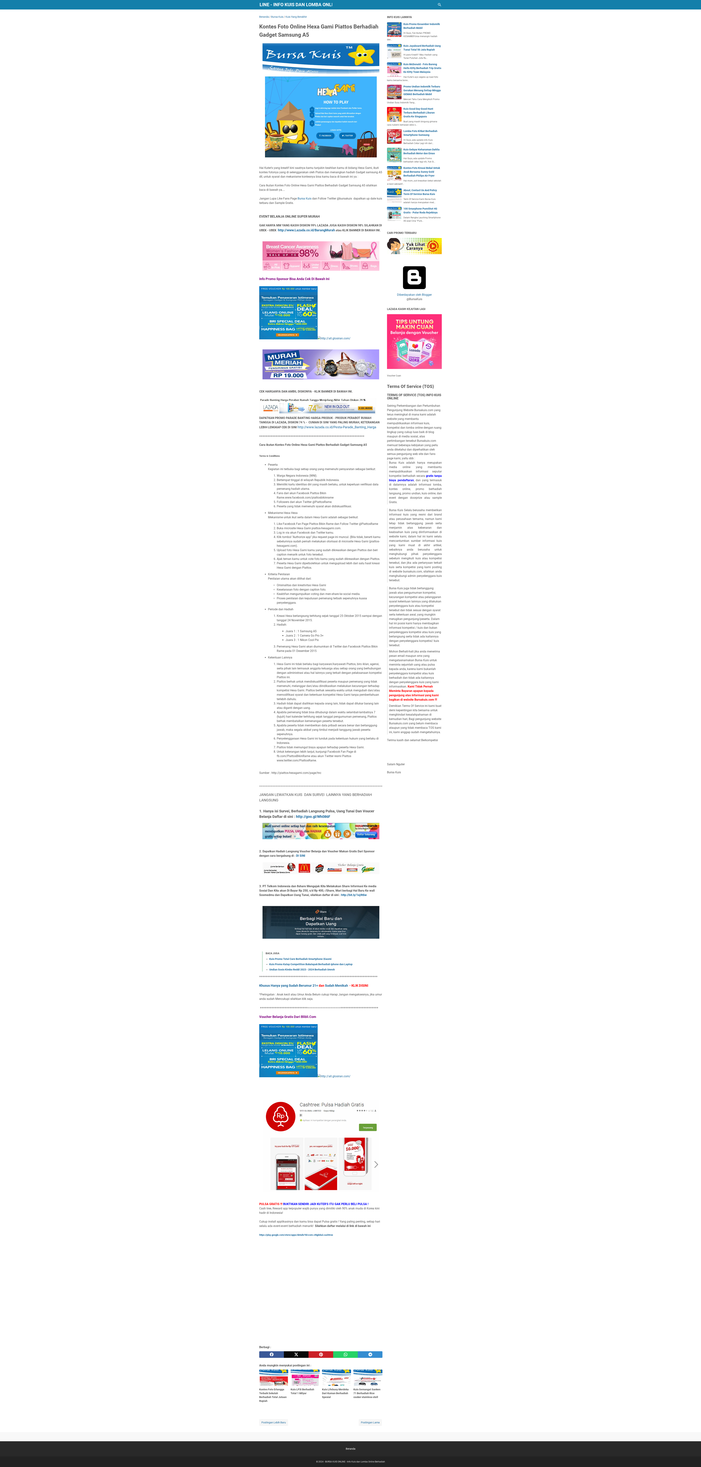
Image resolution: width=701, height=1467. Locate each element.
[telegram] (370, 1354)
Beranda (350, 1448)
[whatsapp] (345, 1354)
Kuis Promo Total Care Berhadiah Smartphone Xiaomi (300, 958)
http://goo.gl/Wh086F (313, 816)
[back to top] (693, 1458)
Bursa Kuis (305, 198)
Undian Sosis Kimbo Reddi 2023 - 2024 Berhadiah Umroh (302, 969)
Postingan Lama (370, 1422)
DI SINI (300, 855)
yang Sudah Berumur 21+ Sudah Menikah (313, 985)
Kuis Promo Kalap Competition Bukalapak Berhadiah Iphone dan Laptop (311, 964)
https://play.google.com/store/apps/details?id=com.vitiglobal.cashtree (296, 1235)
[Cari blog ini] (439, 5)
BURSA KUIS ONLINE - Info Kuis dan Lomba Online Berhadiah (296, 4)
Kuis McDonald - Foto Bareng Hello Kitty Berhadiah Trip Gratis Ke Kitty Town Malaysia (422, 68)
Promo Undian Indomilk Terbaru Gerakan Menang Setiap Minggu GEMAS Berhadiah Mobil (422, 90)
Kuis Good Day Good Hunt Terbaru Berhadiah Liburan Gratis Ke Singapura (419, 112)
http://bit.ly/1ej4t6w (354, 895)
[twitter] (296, 1354)
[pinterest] (321, 1354)
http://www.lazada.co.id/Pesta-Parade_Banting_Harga (337, 427)
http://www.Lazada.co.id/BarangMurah (307, 230)
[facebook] (271, 1354)
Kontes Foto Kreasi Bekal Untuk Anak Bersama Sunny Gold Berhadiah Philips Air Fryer (421, 171)
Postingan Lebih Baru (273, 1422)
